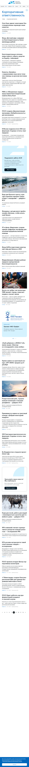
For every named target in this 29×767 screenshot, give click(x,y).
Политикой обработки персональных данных (12, 761)
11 (20, 612)
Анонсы (3, 447)
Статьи (3, 206)
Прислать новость (10, 488)
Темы (3, 19)
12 (23, 612)
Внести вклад (10, 169)
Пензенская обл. (15, 590)
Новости (4, 33)
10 (18, 612)
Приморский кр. (15, 123)
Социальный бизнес (12, 19)
